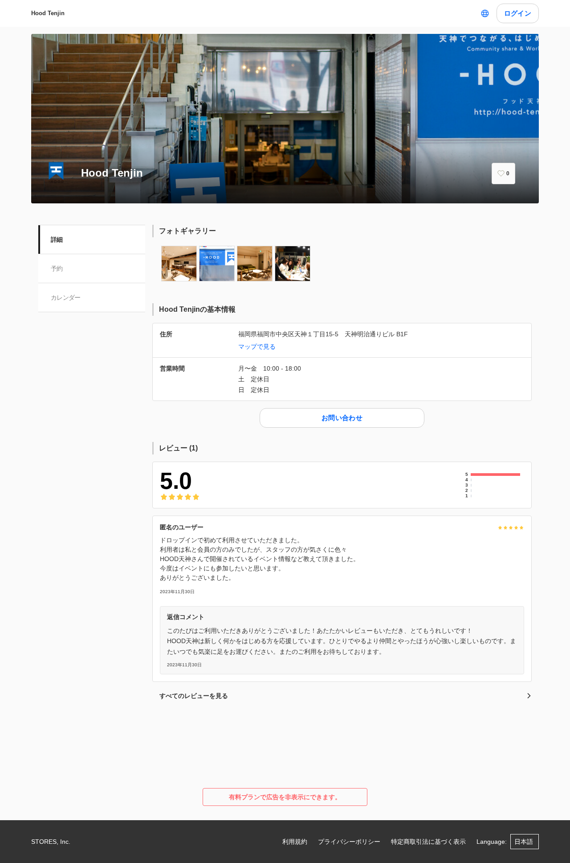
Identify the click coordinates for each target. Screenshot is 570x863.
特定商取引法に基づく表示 (428, 841)
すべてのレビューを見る (193, 695)
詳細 (57, 239)
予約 (57, 268)
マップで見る (257, 346)
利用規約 (294, 841)
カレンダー (66, 297)
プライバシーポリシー (349, 841)
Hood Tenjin (48, 13)
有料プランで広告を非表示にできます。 (285, 797)
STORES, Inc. (50, 841)
